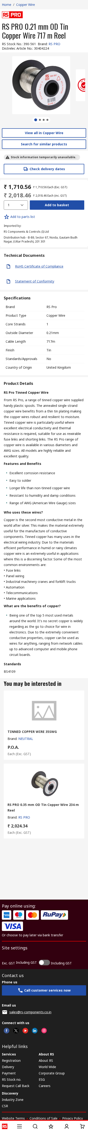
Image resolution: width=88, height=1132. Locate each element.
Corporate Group (52, 1073)
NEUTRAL (25, 738)
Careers (44, 1086)
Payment (9, 1073)
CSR (5, 1106)
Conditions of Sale (43, 1118)
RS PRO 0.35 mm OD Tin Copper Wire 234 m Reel (43, 807)
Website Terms (13, 1118)
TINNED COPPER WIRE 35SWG (32, 731)
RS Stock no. (11, 1079)
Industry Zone (12, 1099)
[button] (19, 1126)
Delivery (8, 1067)
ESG (42, 1079)
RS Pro (51, 307)
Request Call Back (15, 1086)
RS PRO (54, 44)
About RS (46, 1060)
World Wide (47, 1067)
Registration (11, 1060)
